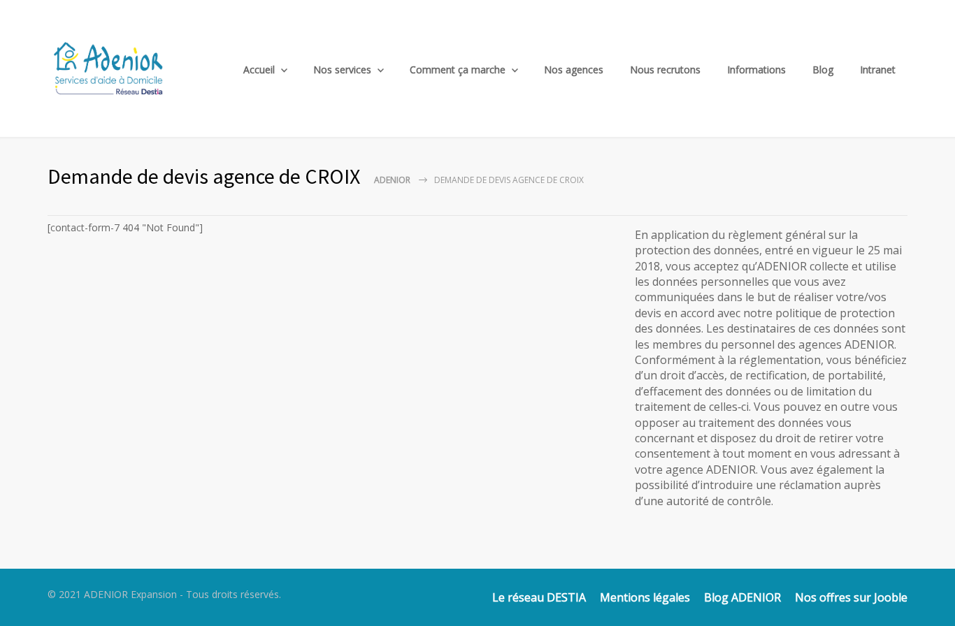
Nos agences (573, 69)
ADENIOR (392, 180)
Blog (822, 69)
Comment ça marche (457, 69)
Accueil (259, 69)
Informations (756, 69)
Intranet (878, 69)
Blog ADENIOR (742, 597)
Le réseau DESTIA (539, 597)
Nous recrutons (665, 69)
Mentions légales (645, 597)
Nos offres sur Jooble (851, 597)
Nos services (342, 69)
